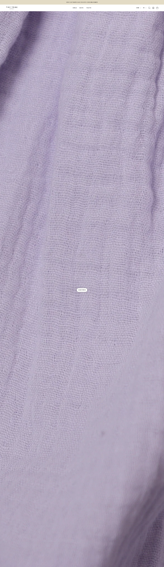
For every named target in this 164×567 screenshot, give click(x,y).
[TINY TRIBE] (12, 8)
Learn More (82, 290)
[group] (82, 2)
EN (143, 8)
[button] (149, 8)
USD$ (137, 8)
